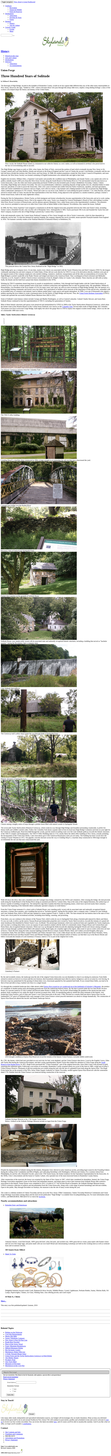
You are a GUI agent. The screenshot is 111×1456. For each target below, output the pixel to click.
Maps (11, 31)
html (15, 1389)
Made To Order (10, 1254)
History (12, 23)
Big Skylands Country (12, 1350)
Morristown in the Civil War (14, 1366)
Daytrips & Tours (15, 17)
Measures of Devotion (12, 1364)
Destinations (9, 14)
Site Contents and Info (12, 1432)
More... (3, 1301)
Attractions (13, 16)
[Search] (13, 35)
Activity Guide (10, 27)
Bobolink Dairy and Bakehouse (16, 1205)
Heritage (8, 21)
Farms (12, 19)
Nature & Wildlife (16, 10)
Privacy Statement (9, 1379)
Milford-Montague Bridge (14, 1348)
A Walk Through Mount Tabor (15, 1354)
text (15, 1391)
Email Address (11, 1382)
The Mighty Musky (12, 1358)
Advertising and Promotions (14, 1438)
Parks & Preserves (16, 12)
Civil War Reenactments (13, 1334)
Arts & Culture (15, 25)
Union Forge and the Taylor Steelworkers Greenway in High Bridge (28, 1356)
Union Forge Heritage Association (91, 293)
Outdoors (8, 6)
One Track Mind (11, 1362)
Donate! (31, 1414)
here (55, 1422)
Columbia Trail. (67, 306)
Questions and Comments (14, 1434)
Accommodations (16, 66)
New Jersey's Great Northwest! (24, 2)
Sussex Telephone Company (15, 1338)
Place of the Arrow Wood (14, 1344)
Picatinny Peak (10, 1360)
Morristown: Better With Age (15, 1352)
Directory (8, 62)
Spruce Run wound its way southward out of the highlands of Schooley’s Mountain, (72, 986)
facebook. (42, 1197)
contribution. (27, 1424)
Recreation (13, 8)
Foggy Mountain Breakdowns (15, 1346)
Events (12, 29)
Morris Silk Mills (11, 1336)
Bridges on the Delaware (13, 1332)
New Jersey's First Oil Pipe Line (16, 1340)
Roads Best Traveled (12, 1342)
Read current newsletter (10, 1377)
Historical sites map (12, 56)
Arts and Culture (11, 58)
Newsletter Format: (13, 1386)
